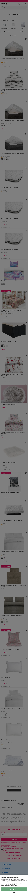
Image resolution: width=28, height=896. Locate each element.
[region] (14, 885)
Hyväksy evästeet (14, 889)
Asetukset (14, 892)
